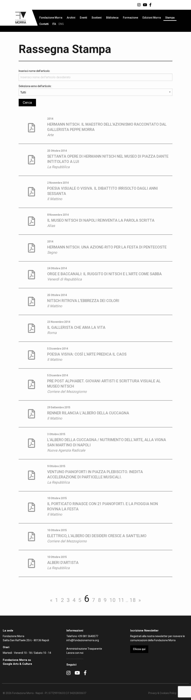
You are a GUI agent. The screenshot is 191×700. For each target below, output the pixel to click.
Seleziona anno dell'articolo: (35, 86)
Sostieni (97, 17)
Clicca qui (139, 649)
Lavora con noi (74, 652)
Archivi (71, 17)
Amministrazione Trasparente (84, 648)
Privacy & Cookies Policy (162, 693)
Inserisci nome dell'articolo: (34, 70)
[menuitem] (50, 17)
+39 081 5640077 (88, 636)
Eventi (83, 17)
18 (133, 600)
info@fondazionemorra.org (82, 640)
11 (121, 600)
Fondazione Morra (50, 17)
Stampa (170, 17)
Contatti (44, 23)
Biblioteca (112, 17)
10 (112, 600)
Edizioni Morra (152, 17)
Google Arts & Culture (17, 664)
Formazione (130, 17)
